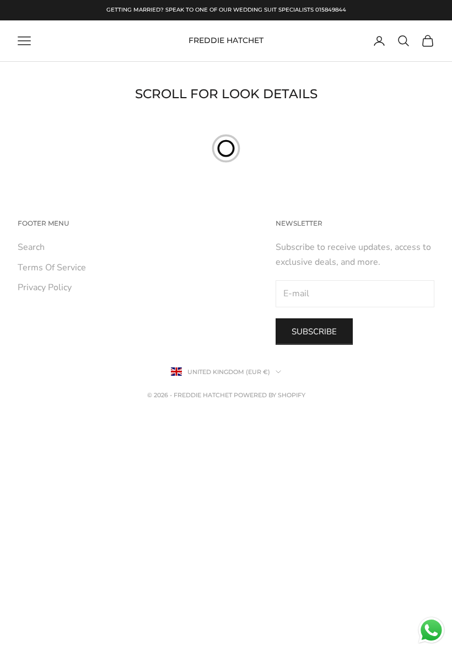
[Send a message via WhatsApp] (431, 630)
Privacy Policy (45, 287)
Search (31, 247)
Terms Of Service (52, 268)
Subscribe (314, 331)
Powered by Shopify (269, 395)
